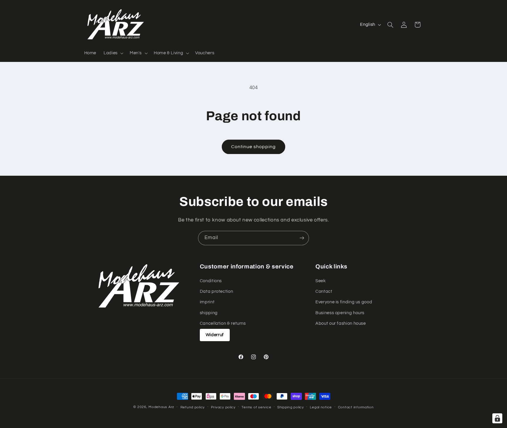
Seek (320, 281)
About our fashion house (340, 323)
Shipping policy (290, 407)
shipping (209, 313)
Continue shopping (253, 146)
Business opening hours (339, 313)
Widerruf (215, 335)
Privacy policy (223, 407)
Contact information (356, 407)
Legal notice (321, 407)
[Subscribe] (302, 238)
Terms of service (256, 407)
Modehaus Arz (161, 407)
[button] (113, 53)
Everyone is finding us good (343, 302)
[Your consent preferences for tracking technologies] (497, 418)
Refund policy (192, 407)
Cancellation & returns (223, 323)
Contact (323, 291)
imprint (207, 302)
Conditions (211, 281)
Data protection (216, 291)
